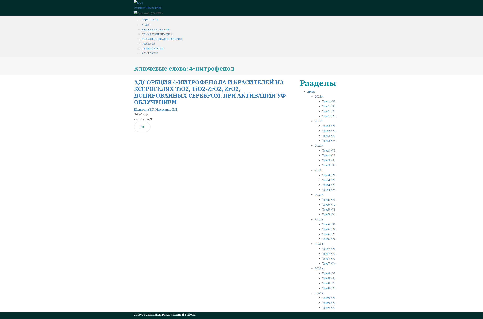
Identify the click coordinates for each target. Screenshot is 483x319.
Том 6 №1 (328, 224)
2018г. (319, 96)
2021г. (319, 170)
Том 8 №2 (328, 278)
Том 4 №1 (328, 175)
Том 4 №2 (328, 180)
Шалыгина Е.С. (144, 109)
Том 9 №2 (328, 303)
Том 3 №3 (328, 160)
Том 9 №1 (328, 298)
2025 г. (319, 268)
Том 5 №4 (328, 214)
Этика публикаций (157, 34)
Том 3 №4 (328, 165)
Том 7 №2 (328, 254)
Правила (148, 43)
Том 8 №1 (328, 273)
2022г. (319, 195)
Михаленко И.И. (166, 109)
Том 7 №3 (328, 258)
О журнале (150, 20)
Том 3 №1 (328, 150)
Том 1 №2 (328, 106)
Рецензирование (156, 29)
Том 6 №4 (328, 239)
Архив (146, 24)
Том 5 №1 (328, 199)
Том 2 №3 (328, 136)
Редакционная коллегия (162, 39)
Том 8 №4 (328, 288)
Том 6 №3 (328, 234)
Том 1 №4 (328, 116)
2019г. (319, 121)
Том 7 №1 (328, 249)
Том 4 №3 (328, 185)
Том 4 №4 (328, 190)
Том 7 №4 (328, 263)
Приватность (153, 48)
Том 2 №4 (328, 140)
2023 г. (319, 219)
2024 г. (319, 244)
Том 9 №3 (328, 308)
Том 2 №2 (328, 131)
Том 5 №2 (328, 204)
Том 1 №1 (328, 101)
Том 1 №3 (328, 111)
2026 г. (319, 293)
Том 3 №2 (328, 155)
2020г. (319, 145)
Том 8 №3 (328, 283)
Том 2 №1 (328, 126)
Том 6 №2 (328, 229)
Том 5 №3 (328, 209)
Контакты (150, 53)
